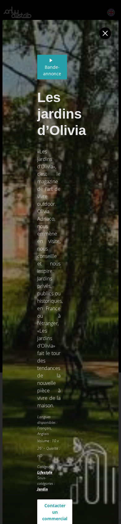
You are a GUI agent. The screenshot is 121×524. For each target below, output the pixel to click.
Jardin (42, 489)
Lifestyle (44, 472)
